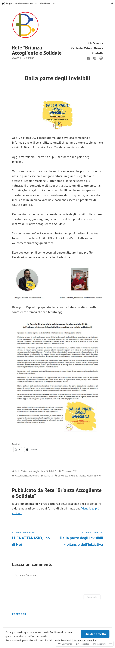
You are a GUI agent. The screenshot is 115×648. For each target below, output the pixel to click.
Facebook (19, 614)
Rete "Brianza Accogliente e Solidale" (37, 50)
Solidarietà (47, 475)
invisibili (72, 475)
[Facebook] (89, 57)
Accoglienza (21, 475)
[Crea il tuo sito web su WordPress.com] (57, 3)
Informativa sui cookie (84, 640)
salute (82, 475)
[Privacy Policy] (100, 57)
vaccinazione (94, 475)
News (97, 48)
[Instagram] (95, 57)
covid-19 (62, 475)
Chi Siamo (94, 43)
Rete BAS (34, 475)
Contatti (97, 53)
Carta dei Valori (81, 48)
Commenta (92, 597)
